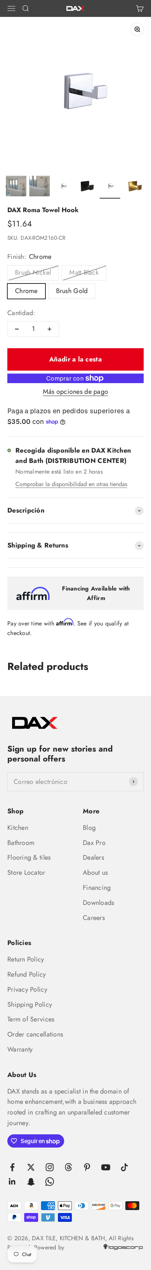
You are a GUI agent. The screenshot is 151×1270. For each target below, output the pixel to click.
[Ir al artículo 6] (133, 187)
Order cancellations (35, 1034)
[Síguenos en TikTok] (124, 1167)
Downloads (98, 902)
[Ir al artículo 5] (110, 187)
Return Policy (25, 959)
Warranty (20, 1049)
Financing (97, 887)
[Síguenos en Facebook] (12, 1167)
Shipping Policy (29, 1004)
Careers (94, 918)
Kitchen (17, 827)
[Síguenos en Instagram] (50, 1167)
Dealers (93, 857)
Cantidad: (21, 313)
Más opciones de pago (75, 391)
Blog (89, 827)
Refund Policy (26, 974)
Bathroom (20, 843)
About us (95, 872)
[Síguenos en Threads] (68, 1167)
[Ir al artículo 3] (63, 187)
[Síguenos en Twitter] (31, 1167)
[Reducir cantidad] (17, 329)
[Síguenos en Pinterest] (87, 1167)
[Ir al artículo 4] (86, 187)
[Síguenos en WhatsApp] (50, 1182)
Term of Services (30, 1019)
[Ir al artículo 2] (39, 187)
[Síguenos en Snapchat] (31, 1182)
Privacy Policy (27, 989)
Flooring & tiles (29, 857)
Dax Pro (94, 843)
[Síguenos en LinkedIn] (12, 1182)
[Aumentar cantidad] (49, 329)
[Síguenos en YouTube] (106, 1167)
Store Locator (26, 872)
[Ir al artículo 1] (16, 187)
